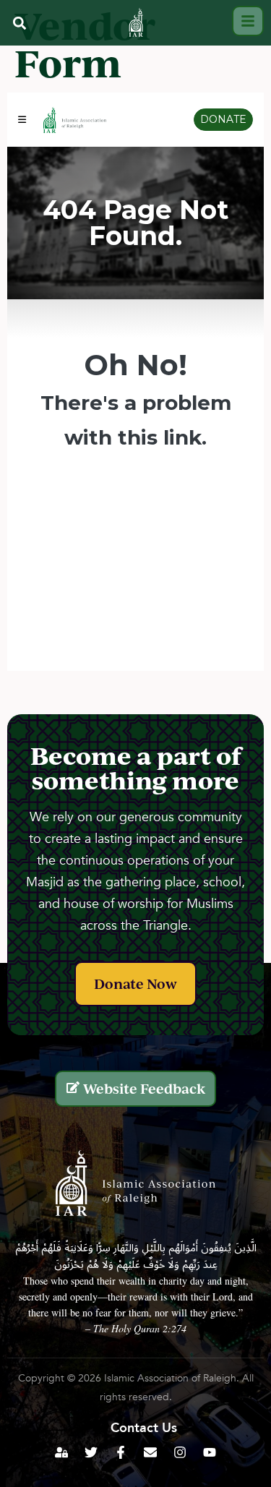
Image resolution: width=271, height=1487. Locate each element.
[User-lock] (61, 1452)
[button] (19, 23)
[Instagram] (180, 1452)
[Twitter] (91, 1452)
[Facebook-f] (121, 1452)
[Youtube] (210, 1452)
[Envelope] (150, 1452)
